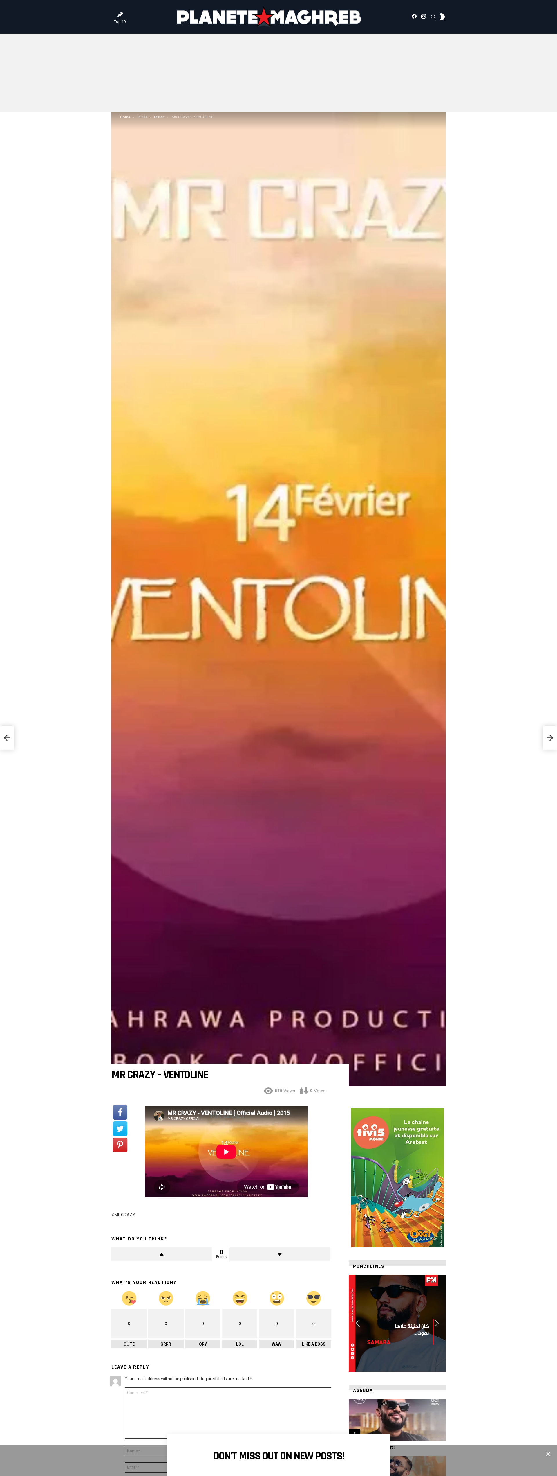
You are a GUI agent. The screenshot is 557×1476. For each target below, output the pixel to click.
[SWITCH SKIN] (442, 17)
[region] (397, 1323)
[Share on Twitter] (120, 1128)
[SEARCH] (433, 16)
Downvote (279, 1254)
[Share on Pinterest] (120, 1145)
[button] (357, 1323)
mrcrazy (125, 1215)
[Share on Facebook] (120, 1112)
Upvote (161, 1254)
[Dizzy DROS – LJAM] (7, 738)
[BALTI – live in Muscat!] (397, 1420)
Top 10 (120, 21)
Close (548, 1454)
